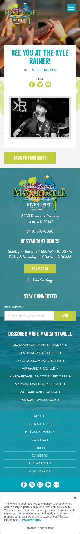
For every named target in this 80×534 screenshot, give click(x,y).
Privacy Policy (31, 519)
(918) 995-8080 (40, 231)
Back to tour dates (30, 158)
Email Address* (14, 306)
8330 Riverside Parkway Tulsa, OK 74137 (40, 218)
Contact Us (40, 269)
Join (65, 316)
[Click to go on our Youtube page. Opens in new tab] (48, 485)
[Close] (75, 498)
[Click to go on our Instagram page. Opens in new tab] (40, 485)
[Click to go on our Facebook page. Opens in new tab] (24, 485)
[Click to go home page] (20, 13)
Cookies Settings (40, 280)
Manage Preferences (40, 527)
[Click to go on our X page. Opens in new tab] (32, 485)
